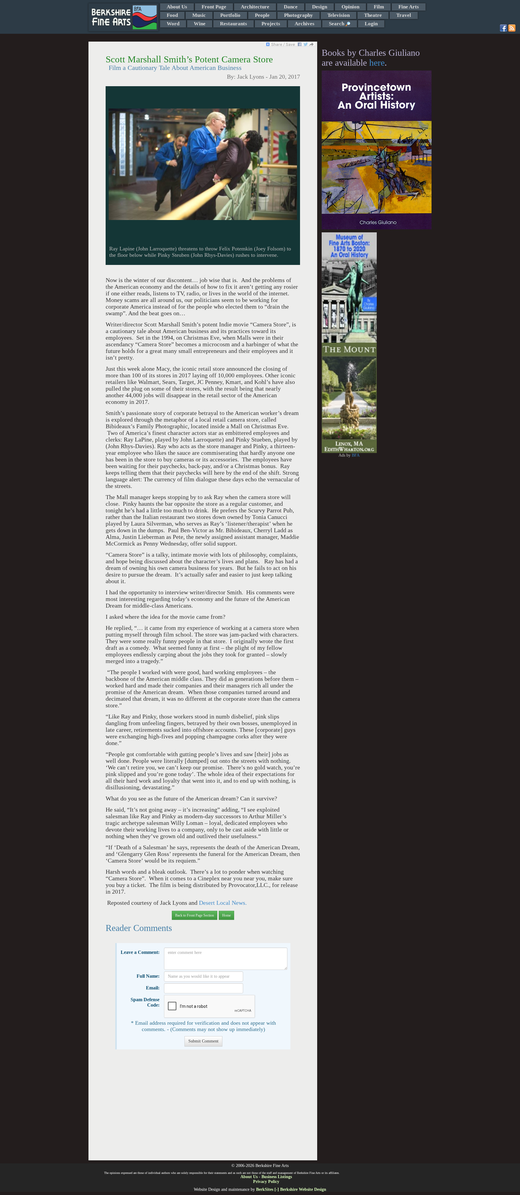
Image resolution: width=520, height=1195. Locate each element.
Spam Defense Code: (145, 1002)
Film (379, 7)
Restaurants (233, 24)
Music (199, 15)
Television (338, 15)
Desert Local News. (222, 903)
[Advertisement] (202, 1107)
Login (371, 24)
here (377, 63)
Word (173, 24)
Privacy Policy (266, 1181)
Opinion (350, 7)
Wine (200, 24)
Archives (304, 24)
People (262, 15)
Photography (298, 15)
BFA (356, 455)
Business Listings (277, 1177)
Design (319, 7)
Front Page (214, 7)
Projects (271, 24)
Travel (403, 15)
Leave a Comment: (140, 952)
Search (337, 24)
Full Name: (148, 976)
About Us (177, 7)
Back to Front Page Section (194, 915)
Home (226, 915)
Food (172, 15)
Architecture (255, 7)
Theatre (373, 15)
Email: (152, 987)
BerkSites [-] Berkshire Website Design (291, 1189)
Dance (291, 7)
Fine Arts (408, 7)
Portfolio (230, 15)
